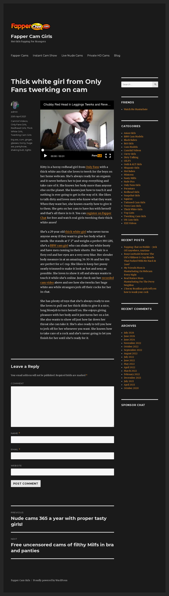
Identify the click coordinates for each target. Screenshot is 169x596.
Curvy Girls (130, 154)
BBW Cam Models (133, 136)
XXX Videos (130, 223)
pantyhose (21, 146)
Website (16, 465)
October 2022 (131, 346)
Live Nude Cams (72, 55)
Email (15, 449)
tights (28, 150)
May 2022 (129, 364)
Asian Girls (130, 133)
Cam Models (131, 147)
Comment (17, 383)
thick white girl (75, 231)
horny (23, 143)
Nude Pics (129, 181)
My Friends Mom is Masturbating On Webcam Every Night (138, 271)
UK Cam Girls (131, 219)
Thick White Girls (133, 209)
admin (14, 111)
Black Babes (130, 140)
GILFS (127, 160)
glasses (15, 143)
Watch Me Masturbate (136, 109)
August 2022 (130, 353)
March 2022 (130, 370)
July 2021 (129, 381)
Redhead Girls (18, 128)
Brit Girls (129, 143)
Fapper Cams (19, 55)
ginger (28, 139)
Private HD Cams (98, 55)
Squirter (128, 199)
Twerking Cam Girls (21, 135)
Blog (117, 55)
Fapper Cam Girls (31, 36)
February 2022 (132, 374)
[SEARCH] (155, 84)
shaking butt (17, 150)
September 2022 (133, 350)
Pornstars (129, 188)
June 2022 (129, 360)
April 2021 (129, 384)
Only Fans (92, 167)
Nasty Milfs (130, 178)
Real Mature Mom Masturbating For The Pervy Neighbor (139, 282)
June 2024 (129, 339)
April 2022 (129, 367)
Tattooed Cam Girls (134, 202)
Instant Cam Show (45, 55)
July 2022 (129, 357)
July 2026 (129, 332)
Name (15, 433)
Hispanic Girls (131, 167)
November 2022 (132, 343)
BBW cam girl (59, 245)
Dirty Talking (131, 157)
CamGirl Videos (19, 121)
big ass (14, 139)
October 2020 (131, 388)
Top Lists (129, 212)
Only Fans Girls (18, 124)
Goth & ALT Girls (133, 164)
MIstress (129, 174)
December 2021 (132, 377)
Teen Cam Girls (132, 206)
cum (21, 139)
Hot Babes (129, 171)
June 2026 (129, 336)
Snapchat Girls (132, 195)
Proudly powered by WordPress (50, 580)
